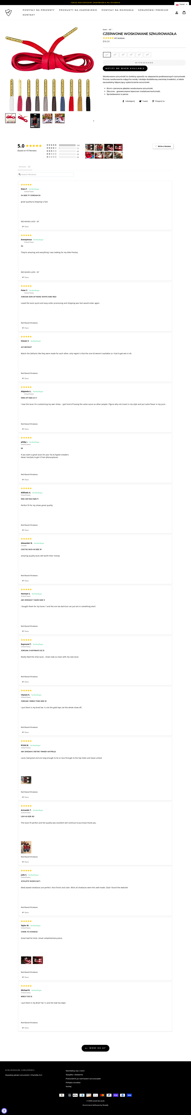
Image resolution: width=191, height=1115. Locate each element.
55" (139, 54)
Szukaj (68, 1086)
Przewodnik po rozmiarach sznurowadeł (83, 1079)
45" (110, 30)
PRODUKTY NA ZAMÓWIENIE (78, 10)
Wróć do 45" (97, 1048)
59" (147, 54)
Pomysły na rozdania (118, 10)
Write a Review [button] (164, 146)
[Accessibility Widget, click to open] (4, 1111)
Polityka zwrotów (73, 1083)
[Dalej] (92, 120)
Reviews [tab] (22, 166)
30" (115, 54)
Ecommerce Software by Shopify (95, 1105)
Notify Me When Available (125, 68)
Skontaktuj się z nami (75, 1071)
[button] (181, 4)
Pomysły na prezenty (39, 10)
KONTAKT (29, 15)
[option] (95, 2)
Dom (105, 30)
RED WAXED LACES (28, 221)
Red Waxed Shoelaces (29, 323)
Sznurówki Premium (153, 10)
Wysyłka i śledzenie (74, 1075)
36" (123, 54)
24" (106, 54)
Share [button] (26, 226)
